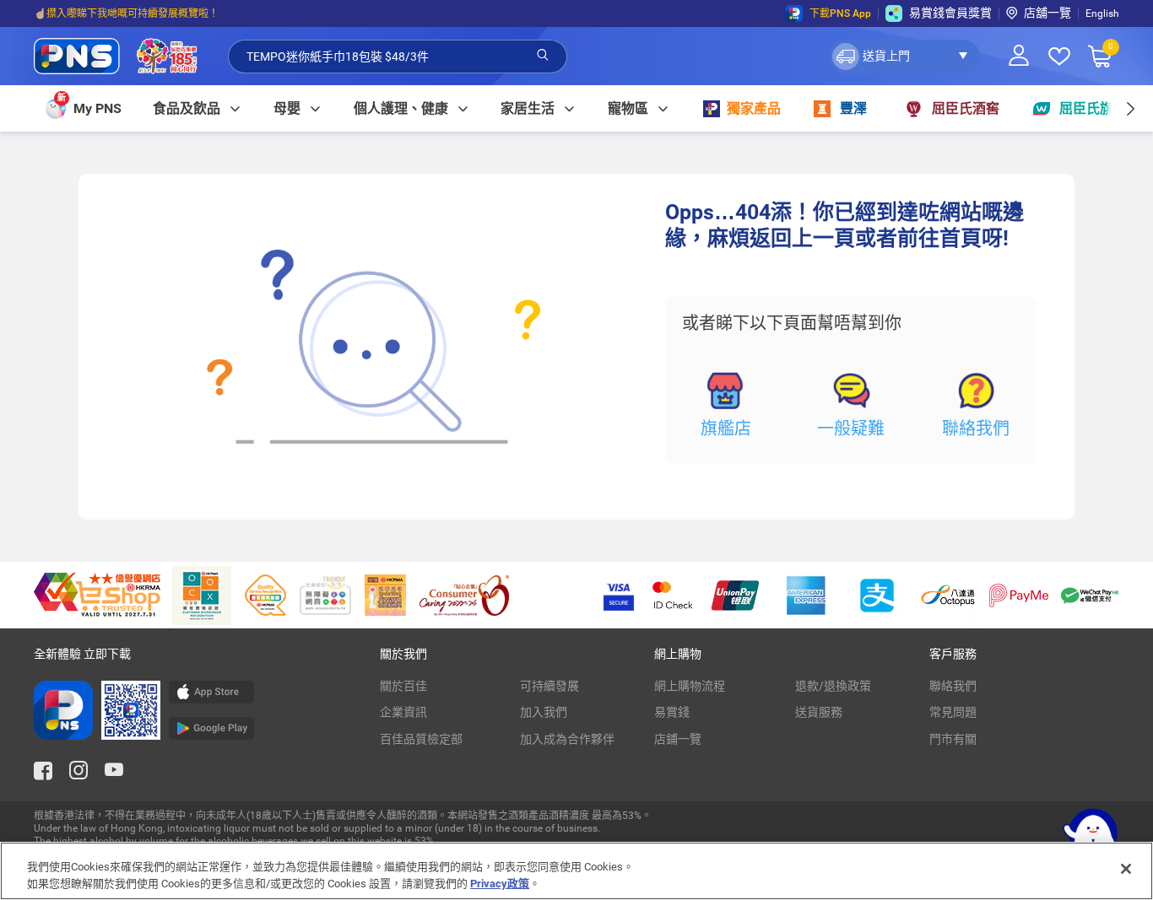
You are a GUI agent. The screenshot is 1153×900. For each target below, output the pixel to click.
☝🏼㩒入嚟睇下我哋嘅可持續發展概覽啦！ (126, 13)
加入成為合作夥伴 (567, 739)
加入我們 (543, 712)
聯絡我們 (976, 428)
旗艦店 (726, 428)
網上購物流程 (689, 686)
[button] (904, 56)
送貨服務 (818, 712)
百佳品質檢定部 (421, 739)
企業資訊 (403, 712)
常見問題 (953, 712)
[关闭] (1126, 868)
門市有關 (953, 739)
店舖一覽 (1047, 12)
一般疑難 (851, 428)
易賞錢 (672, 712)
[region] (576, 871)
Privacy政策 (499, 882)
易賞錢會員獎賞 (950, 12)
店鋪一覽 (677, 739)
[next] (1130, 108)
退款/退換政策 (833, 686)
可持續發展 (549, 686)
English (1102, 13)
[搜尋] (543, 55)
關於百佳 (403, 686)
